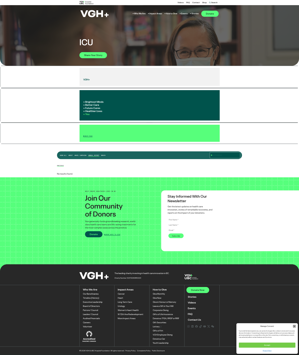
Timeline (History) (91, 298)
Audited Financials (91, 318)
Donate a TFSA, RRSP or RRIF (166, 318)
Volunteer (87, 326)
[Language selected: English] (219, 2)
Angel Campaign (80, 155)
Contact (196, 3)
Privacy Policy (267, 350)
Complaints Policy (144, 351)
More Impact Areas (126, 318)
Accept (267, 345)
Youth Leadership (161, 343)
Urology (121, 306)
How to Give (171, 14)
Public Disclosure (158, 351)
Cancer (121, 294)
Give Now (157, 298)
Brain (103, 155)
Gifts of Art (158, 331)
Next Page (89, 136)
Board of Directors (91, 306)
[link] (150, 133)
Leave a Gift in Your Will (163, 306)
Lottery (156, 326)
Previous (60, 166)
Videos (181, 3)
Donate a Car (159, 339)
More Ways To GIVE (113, 234)
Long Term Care (125, 302)
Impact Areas (155, 14)
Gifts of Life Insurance (163, 314)
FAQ (188, 3)
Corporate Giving (161, 310)
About (70, 155)
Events (184, 14)
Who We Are (140, 14)
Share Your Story (93, 55)
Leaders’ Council (90, 314)
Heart (120, 298)
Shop (204, 3)
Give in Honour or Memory (164, 302)
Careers (86, 322)
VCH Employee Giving (163, 335)
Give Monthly (159, 294)
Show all (63, 155)
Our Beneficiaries (91, 294)
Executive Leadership (92, 302)
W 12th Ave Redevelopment (130, 314)
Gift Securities (159, 322)
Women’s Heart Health (128, 310)
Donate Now (198, 290)
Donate (210, 13)
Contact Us (194, 319)
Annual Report (93, 155)
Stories (195, 14)
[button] (294, 326)
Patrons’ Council (90, 310)
